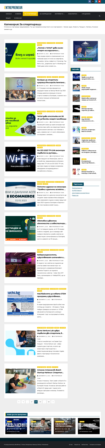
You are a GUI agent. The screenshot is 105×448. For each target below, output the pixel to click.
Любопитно (72, 14)
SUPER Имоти (76, 190)
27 (32, 402)
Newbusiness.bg (77, 188)
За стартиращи (30, 14)
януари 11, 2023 (44, 122)
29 (40, 402)
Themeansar (45, 444)
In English (18, 18)
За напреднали (45, 14)
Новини (18, 14)
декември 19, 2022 (45, 375)
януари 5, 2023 (43, 226)
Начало (9, 14)
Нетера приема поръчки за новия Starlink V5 (88, 110)
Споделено (86, 14)
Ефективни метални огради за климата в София (89, 99)
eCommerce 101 (41, 181)
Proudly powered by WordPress (12, 444)
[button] (99, 16)
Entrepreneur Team (57, 53)
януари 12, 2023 (44, 85)
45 (49, 402)
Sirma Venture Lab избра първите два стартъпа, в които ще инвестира (49, 333)
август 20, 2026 (14, 429)
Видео (8, 18)
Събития (61, 77)
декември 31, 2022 (45, 299)
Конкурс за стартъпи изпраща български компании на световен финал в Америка (51, 82)
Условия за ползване (95, 444)
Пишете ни (77, 444)
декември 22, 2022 (45, 336)
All (38, 249)
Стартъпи (55, 77)
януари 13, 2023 (44, 53)
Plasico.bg (75, 195)
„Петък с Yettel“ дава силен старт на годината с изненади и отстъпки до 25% (51, 50)
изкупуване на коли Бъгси (80, 193)
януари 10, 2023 (44, 192)
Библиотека (85, 444)
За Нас (71, 444)
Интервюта (59, 14)
